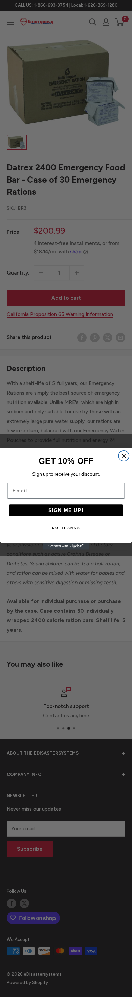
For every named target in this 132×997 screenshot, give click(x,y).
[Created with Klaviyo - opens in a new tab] (66, 546)
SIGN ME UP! (66, 510)
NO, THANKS (66, 528)
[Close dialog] (123, 455)
